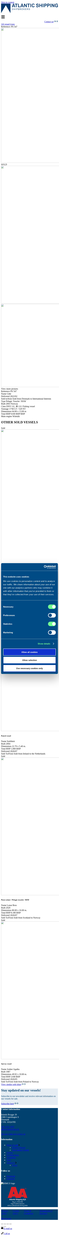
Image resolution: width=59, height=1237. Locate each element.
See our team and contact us (13, 1134)
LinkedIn (11, 1178)
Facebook (11, 1176)
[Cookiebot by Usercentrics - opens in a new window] (44, 567)
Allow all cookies (29, 652)
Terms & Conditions (28, 1212)
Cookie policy (16, 1212)
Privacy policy (5, 1212)
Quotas (10, 1152)
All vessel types (8, 24)
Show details (44, 644)
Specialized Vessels (20, 1150)
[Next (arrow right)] (5, 1226)
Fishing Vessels (18, 1147)
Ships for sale (12, 1145)
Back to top (6, 1218)
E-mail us (7, 1228)
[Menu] (3, 17)
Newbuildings (13, 1155)
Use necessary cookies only (29, 668)
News (14, 1165)
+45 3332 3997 (7, 1127)
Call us (6, 1233)
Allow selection (29, 660)
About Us (11, 1163)
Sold (9, 1160)
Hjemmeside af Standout (45, 1212)
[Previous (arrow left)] (2, 1226)
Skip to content (7, 2)
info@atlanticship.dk (10, 1129)
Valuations (11, 1157)
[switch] (52, 615)
